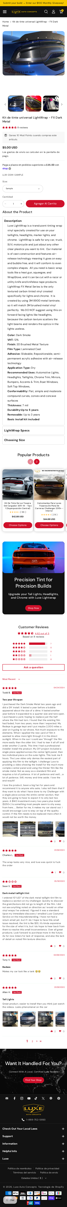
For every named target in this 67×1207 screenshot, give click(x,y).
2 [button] (32, 1041)
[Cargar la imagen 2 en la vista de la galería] (33, 104)
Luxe (5, 1158)
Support (7, 1136)
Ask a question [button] (33, 667)
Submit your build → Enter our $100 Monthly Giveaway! (33, 2)
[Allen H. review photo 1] (10, 1019)
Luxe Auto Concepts (25, 1186)
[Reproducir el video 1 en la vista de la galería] (51, 104)
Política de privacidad (47, 1168)
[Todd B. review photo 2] (28, 829)
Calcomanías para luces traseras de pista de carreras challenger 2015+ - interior (49, 507)
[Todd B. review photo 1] (10, 829)
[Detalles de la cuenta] (53, 11)
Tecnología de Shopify (51, 1186)
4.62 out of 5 (42, 633)
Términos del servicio (24, 1172)
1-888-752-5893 (35, 1119)
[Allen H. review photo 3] (45, 1019)
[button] (4, 11)
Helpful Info (9, 1151)
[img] (9, 688)
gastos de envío (16, 152)
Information (9, 1143)
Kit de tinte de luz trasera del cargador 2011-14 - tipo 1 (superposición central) (18, 506)
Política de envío (49, 1172)
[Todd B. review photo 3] (45, 829)
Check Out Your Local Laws (19, 1128)
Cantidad (7, 196)
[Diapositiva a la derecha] (62, 104)
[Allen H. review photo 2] (28, 1019)
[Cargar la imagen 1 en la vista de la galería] (16, 104)
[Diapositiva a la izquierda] (5, 104)
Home (5, 21)
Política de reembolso (19, 1168)
